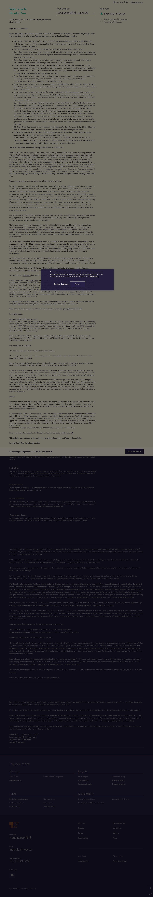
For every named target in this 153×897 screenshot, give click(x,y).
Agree (78, 284)
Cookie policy (93, 276)
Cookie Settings (61, 284)
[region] (77, 279)
